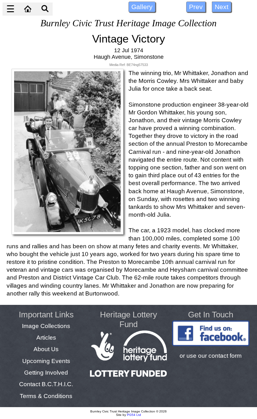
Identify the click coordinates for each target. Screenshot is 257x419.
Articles (46, 337)
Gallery (142, 6)
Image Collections (46, 325)
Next (221, 6)
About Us (46, 349)
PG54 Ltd (134, 414)
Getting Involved (46, 372)
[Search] (45, 9)
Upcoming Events (46, 360)
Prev (196, 6)
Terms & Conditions (46, 395)
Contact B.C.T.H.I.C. (46, 384)
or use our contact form (211, 355)
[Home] (27, 9)
